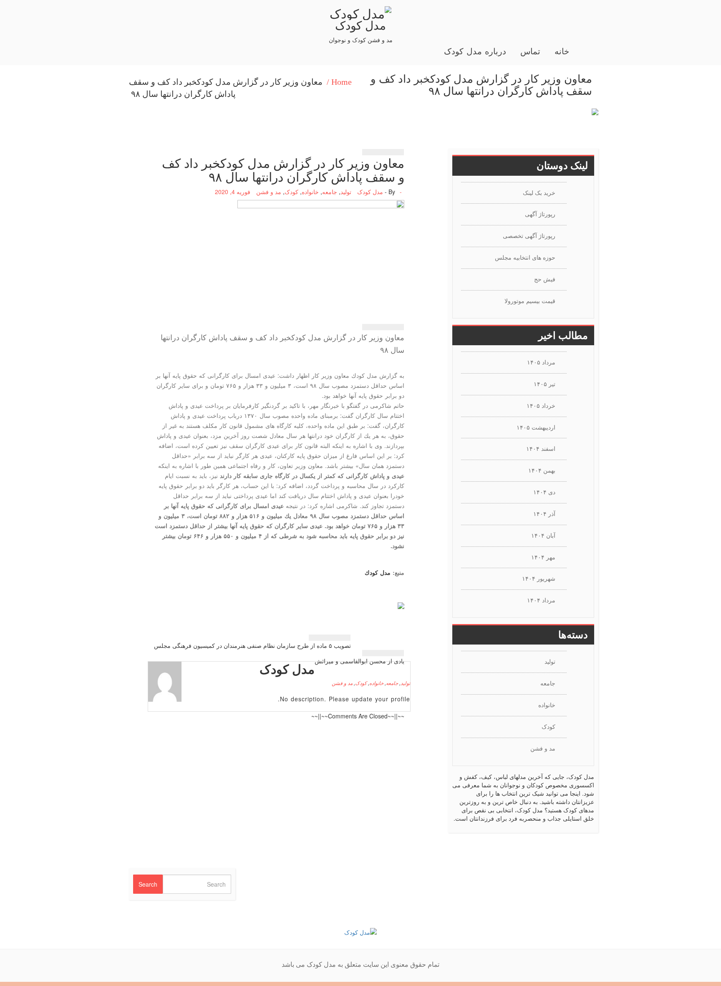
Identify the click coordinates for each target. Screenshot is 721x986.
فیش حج (544, 279)
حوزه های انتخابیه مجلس (525, 257)
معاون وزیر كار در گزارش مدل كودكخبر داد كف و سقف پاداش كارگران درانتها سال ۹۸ (226, 88)
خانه (562, 51)
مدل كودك (378, 572)
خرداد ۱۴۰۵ (541, 405)
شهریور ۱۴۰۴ (538, 578)
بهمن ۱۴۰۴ (541, 470)
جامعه (329, 191)
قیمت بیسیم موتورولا (529, 300)
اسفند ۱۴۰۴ (540, 448)
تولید (345, 191)
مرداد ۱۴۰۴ (541, 600)
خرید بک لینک (539, 192)
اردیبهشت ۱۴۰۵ (536, 427)
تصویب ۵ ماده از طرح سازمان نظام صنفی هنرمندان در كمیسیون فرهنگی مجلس (252, 645)
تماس (530, 51)
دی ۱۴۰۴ (544, 492)
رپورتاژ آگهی (540, 214)
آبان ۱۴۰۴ (543, 535)
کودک (291, 191)
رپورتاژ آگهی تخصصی (529, 235)
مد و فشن (268, 191)
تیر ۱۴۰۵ (544, 383)
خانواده (310, 191)
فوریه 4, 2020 (232, 191)
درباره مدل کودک (475, 51)
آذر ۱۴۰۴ (544, 513)
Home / (339, 81)
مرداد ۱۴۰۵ (541, 362)
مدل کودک (360, 24)
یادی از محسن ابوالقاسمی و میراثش (359, 661)
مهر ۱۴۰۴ (543, 557)
